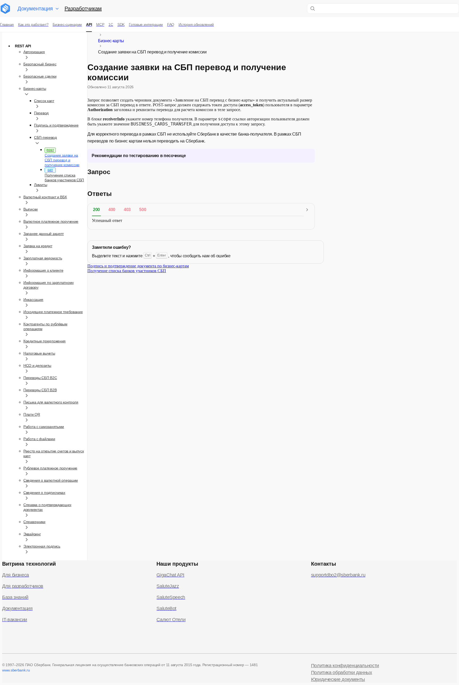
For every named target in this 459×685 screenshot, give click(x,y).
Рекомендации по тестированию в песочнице (139, 155)
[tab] (96, 209)
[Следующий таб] (307, 210)
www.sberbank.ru (16, 670)
